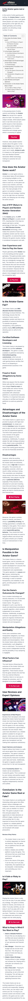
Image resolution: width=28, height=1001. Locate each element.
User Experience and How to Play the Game (15, 48)
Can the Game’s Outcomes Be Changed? (15, 71)
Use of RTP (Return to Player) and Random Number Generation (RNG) (15, 43)
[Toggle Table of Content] (22, 36)
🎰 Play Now (14, 280)
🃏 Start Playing (14, 497)
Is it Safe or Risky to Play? (14, 87)
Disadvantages (11, 64)
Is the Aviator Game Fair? (12, 51)
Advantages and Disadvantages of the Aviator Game (14, 61)
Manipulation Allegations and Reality (15, 75)
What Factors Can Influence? (15, 77)
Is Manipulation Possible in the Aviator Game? (14, 67)
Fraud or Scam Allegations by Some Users (15, 57)
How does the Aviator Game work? (13, 39)
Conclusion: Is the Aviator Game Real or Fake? (14, 85)
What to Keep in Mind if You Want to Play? (15, 90)
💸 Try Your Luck (14, 686)
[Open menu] (24, 3)
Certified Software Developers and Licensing (15, 54)
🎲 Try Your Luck (14, 922)
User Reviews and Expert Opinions (12, 80)
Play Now (14, 137)
